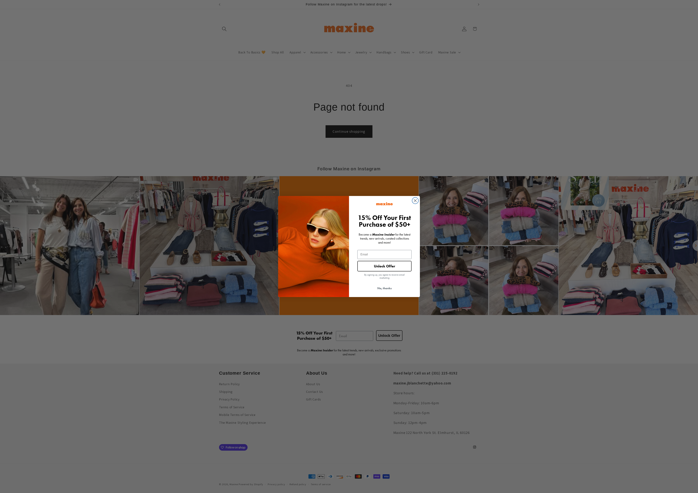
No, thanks (384, 288)
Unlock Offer (384, 266)
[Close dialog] (415, 200)
